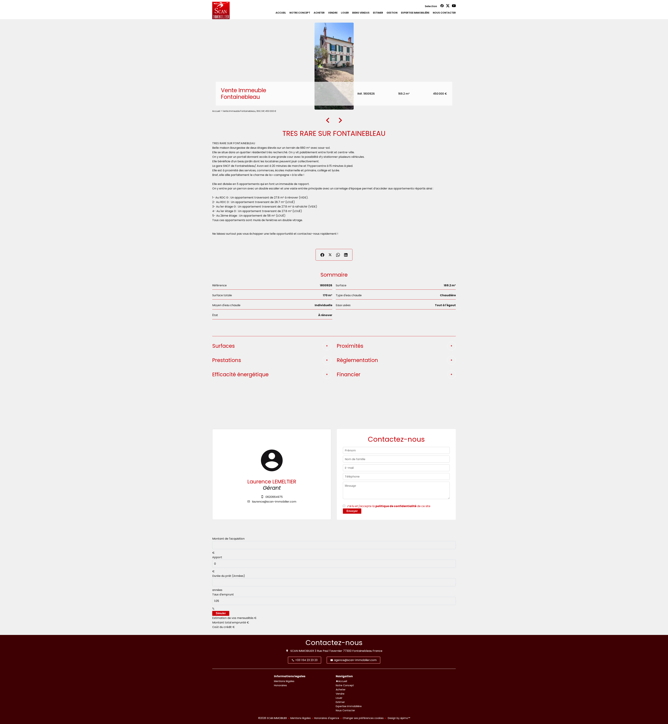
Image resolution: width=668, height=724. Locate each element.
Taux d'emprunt (223, 594)
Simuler (221, 613)
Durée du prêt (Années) (228, 576)
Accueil (216, 111)
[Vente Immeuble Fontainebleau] (334, 66)
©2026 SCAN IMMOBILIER (272, 718)
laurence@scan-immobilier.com (274, 502)
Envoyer (352, 511)
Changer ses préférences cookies (363, 718)
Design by (398, 718)
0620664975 (274, 497)
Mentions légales (300, 718)
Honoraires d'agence (326, 718)
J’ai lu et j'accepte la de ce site (388, 506)
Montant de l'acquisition (228, 539)
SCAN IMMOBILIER (302, 651)
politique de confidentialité (395, 506)
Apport (217, 557)
